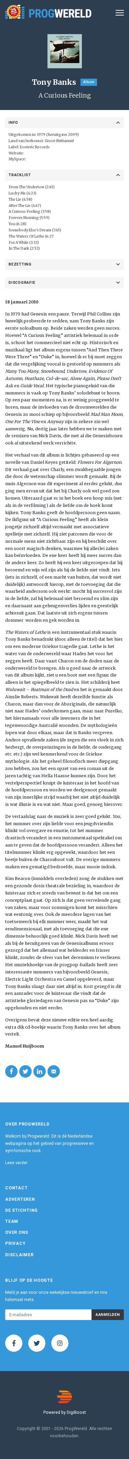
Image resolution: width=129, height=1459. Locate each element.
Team (11, 1221)
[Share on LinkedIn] (39, 1071)
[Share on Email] (53, 1071)
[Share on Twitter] (25, 1071)
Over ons (16, 1232)
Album (88, 82)
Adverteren (20, 1199)
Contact (16, 1188)
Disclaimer (19, 1254)
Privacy (15, 1243)
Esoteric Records (35, 147)
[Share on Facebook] (11, 1071)
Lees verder (16, 1162)
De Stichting (21, 1210)
